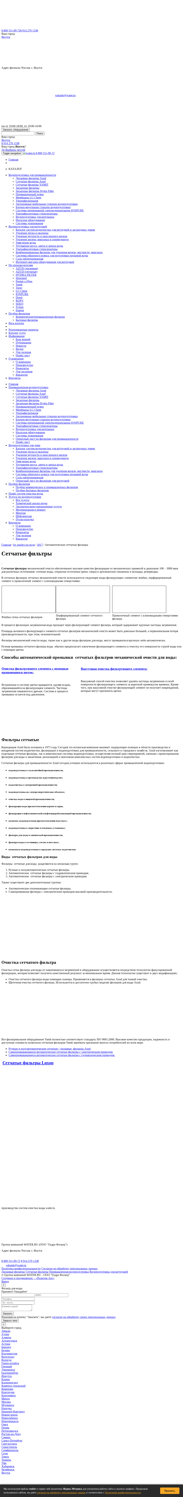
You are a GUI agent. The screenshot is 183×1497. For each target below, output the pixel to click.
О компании (23, 361)
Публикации (23, 342)
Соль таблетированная (29, 258)
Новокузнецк (9, 1414)
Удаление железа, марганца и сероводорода (42, 239)
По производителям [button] (21, 265)
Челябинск (7, 1469)
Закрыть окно (10, 1320)
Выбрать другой (15, 149)
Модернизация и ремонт (31, 509)
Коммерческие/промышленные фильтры (40, 316)
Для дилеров (23, 352)
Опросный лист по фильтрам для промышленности (47, 438)
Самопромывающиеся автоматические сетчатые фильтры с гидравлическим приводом (62, 1055)
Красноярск (8, 1395)
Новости (21, 345)
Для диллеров (24, 371)
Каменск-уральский (13, 1385)
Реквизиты (22, 368)
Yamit (19, 284)
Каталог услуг (17, 332)
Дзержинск (8, 1369)
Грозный (6, 1366)
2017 (40, 544)
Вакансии (22, 374)
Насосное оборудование (30, 220)
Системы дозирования (29, 223)
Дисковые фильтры (13, 1271)
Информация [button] (16, 336)
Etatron (20, 310)
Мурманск (7, 1405)
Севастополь (9, 1446)
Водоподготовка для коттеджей (109, 1271)
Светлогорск (9, 1443)
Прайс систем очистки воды (26, 493)
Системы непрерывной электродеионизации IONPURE (50, 210)
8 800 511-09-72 (10, 30)
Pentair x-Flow (24, 281)
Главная (13, 159)
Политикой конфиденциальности (123, 1492)
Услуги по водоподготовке (25, 496)
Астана (5, 1343)
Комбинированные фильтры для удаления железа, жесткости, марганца (59, 252)
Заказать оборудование (15, 129)
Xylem (19, 307)
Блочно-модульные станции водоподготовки (43, 207)
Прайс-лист (23, 355)
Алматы (6, 1337)
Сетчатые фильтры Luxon (28, 1062)
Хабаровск (7, 1466)
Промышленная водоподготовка (28, 387)
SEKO (19, 303)
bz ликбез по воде (24, 544)
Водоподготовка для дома (24, 445)
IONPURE (22, 294)
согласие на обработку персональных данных (61, 1492)
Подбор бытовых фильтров (32, 490)
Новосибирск (9, 1417)
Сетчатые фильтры (37, 1271)
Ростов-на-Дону (11, 1434)
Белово (5, 1350)
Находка (6, 1408)
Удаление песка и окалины (32, 232)
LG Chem (21, 290)
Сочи (4, 1453)
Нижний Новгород (13, 1411)
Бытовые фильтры (27, 319)
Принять (169, 1490)
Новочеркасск (10, 1421)
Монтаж (21, 512)
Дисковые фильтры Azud (31, 178)
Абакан (5, 1330)
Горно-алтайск (10, 1363)
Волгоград (7, 1356)
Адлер (5, 1334)
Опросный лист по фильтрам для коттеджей (42, 480)
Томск (5, 1456)
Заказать (8, 1313)
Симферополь (9, 1450)
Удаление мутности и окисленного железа (41, 236)
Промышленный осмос (30, 194)
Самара (5, 1437)
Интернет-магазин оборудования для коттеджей (45, 261)
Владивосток (9, 1353)
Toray (19, 287)
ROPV (20, 300)
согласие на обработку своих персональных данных (83, 1317)
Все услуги (22, 500)
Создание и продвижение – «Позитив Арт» (28, 1278)
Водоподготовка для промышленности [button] (32, 174)
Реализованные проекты (23, 329)
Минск (5, 1398)
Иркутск (6, 1376)
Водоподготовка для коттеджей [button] (28, 226)
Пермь (5, 1427)
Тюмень (6, 1459)
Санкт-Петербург (12, 1440)
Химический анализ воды (31, 503)
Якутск (5, 36)
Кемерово (7, 1388)
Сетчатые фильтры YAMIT (32, 184)
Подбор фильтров (19, 483)
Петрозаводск (9, 1430)
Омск (4, 1424)
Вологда (6, 1359)
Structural (21, 278)
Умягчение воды (26, 242)
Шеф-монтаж (24, 516)
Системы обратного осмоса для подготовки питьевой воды (52, 255)
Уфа (3, 1463)
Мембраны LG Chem (28, 197)
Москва (6, 1401)
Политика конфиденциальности (21, 1268)
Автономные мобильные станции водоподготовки (47, 203)
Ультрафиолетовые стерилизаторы (37, 213)
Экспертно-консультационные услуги (39, 506)
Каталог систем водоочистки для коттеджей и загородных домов (55, 229)
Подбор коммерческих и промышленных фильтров (47, 487)
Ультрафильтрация (27, 200)
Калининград (9, 1382)
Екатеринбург (9, 1372)
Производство (24, 365)
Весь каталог (16, 323)
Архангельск (9, 1340)
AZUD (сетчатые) (26, 271)
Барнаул (6, 1347)
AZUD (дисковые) (27, 268)
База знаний (23, 339)
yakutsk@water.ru (65, 95)
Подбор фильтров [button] (19, 313)
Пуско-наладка (25, 519)
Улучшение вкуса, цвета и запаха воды (39, 245)
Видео (19, 348)
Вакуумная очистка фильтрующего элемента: (114, 669)
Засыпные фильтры (27, 187)
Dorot (19, 297)
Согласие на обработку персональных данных (69, 1268)
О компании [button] (16, 358)
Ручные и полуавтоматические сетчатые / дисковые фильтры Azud (50, 1048)
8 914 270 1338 (29, 30)
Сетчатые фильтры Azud (31, 181)
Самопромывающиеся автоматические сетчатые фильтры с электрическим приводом (61, 1051)
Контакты (15, 377)
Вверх (5, 1281)
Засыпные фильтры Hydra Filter (35, 191)
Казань (5, 1379)
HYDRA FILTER (26, 274)
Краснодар (7, 1392)
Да (3, 149)
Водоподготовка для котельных (35, 216)
